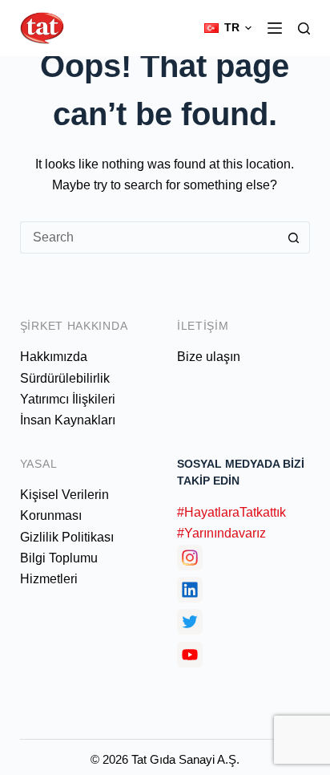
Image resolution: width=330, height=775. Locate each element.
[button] (228, 27)
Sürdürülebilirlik (65, 378)
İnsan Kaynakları (67, 420)
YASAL (39, 463)
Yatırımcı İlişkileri (67, 399)
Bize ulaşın (208, 356)
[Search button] (294, 237)
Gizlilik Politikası (67, 537)
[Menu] (275, 28)
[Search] (304, 28)
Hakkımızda (53, 356)
